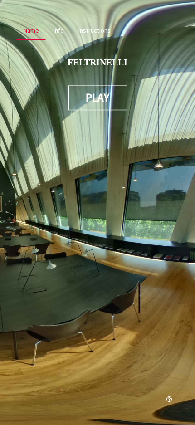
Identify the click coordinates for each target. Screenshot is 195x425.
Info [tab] (59, 30)
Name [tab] (31, 30)
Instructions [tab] (94, 30)
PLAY (97, 97)
